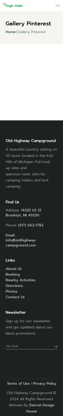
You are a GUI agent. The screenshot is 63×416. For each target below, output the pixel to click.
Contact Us (15, 297)
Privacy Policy (44, 383)
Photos (11, 291)
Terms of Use (18, 383)
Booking (13, 274)
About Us (14, 268)
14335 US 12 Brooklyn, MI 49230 (23, 213)
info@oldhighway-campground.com (21, 243)
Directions (14, 285)
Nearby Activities (21, 280)
